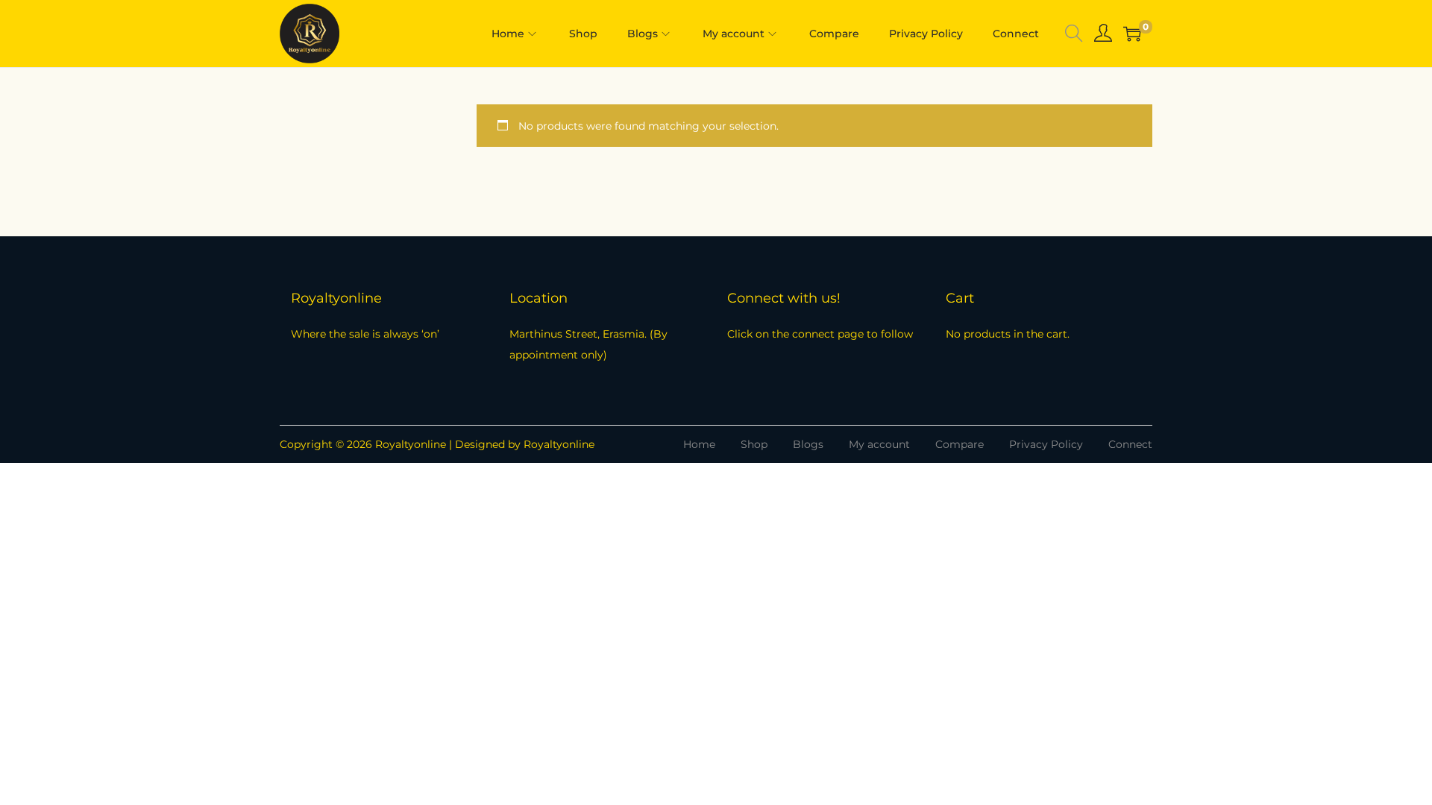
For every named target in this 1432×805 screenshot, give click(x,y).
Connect (1130, 444)
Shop (754, 444)
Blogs (808, 444)
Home (699, 444)
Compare (959, 444)
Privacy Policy (1046, 444)
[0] (1132, 33)
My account (879, 444)
